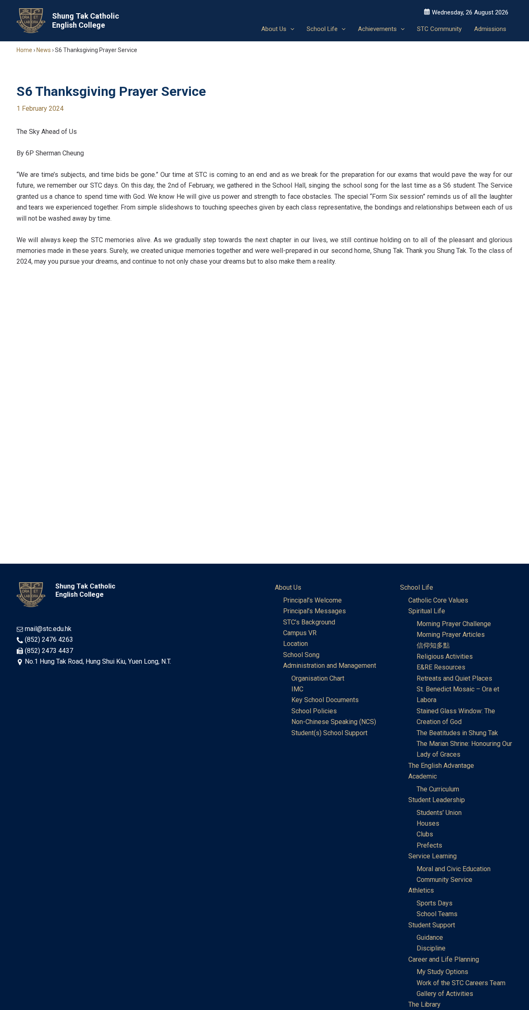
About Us (288, 587)
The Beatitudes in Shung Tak (457, 733)
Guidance (430, 937)
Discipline (431, 948)
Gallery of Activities (445, 994)
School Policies (314, 711)
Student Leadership (436, 800)
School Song (301, 655)
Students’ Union (439, 813)
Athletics (421, 890)
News (43, 50)
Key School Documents (325, 700)
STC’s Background (309, 622)
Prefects (429, 845)
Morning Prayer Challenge (454, 624)
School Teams (437, 914)
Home (24, 50)
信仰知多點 (433, 645)
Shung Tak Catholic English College (85, 20)
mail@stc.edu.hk (48, 629)
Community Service (444, 880)
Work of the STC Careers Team (461, 983)
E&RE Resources (441, 667)
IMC (297, 689)
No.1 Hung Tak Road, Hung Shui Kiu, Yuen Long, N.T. (98, 661)
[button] (290, 29)
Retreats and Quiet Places (454, 678)
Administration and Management (329, 665)
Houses (428, 823)
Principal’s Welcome (312, 600)
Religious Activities (445, 656)
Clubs (425, 834)
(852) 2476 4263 (49, 639)
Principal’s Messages (314, 611)
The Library (424, 1004)
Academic (422, 776)
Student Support (431, 925)
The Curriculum (438, 789)
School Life (416, 587)
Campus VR (300, 633)
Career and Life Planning (443, 959)
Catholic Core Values (438, 600)
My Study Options (442, 972)
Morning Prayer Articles (451, 634)
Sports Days (435, 903)
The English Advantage (441, 765)
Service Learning (432, 856)
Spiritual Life (426, 611)
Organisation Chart (317, 678)
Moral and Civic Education (454, 869)
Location (295, 644)
